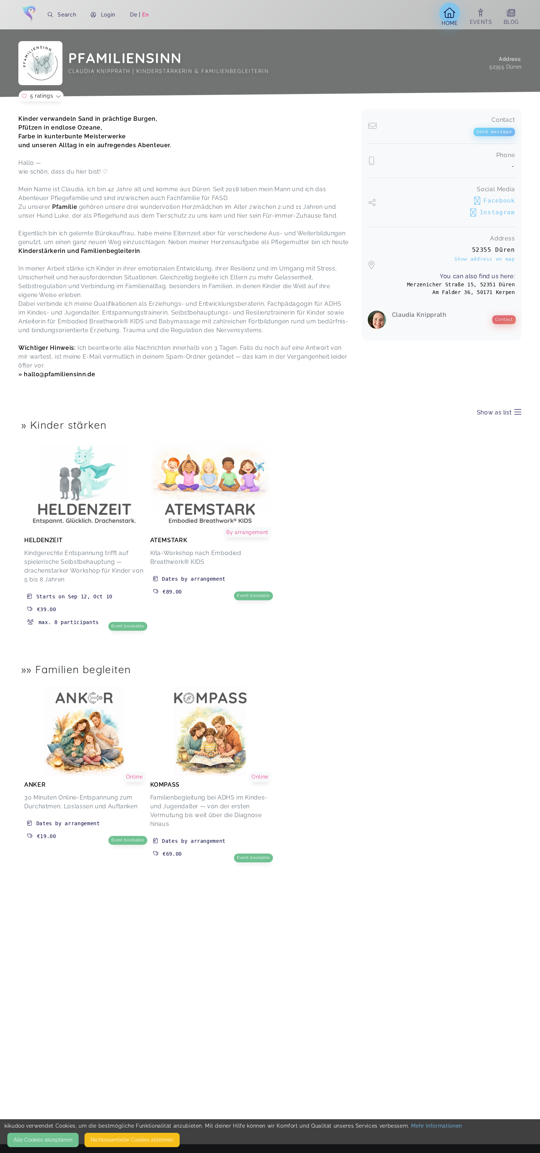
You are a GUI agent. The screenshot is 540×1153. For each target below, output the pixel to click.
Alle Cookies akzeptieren (43, 1140)
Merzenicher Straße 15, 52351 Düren (461, 284)
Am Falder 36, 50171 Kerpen (473, 292)
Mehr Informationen (436, 1126)
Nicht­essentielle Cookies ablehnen (132, 1140)
